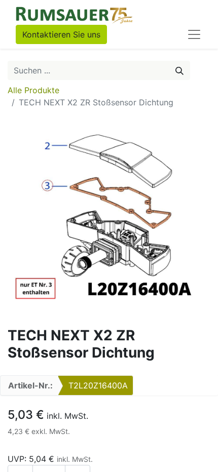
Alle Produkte (33, 90)
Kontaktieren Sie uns (61, 34)
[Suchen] (179, 70)
